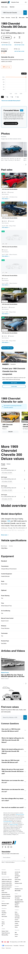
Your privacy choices (8, 945)
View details (5, 198)
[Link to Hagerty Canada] (5, 941)
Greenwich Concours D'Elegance (19, 902)
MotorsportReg (5, 934)
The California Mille (19, 899)
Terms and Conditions (10, 862)
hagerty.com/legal (14, 824)
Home (16, 912)
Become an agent (5, 903)
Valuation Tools (15, 2)
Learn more (14, 386)
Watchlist (12, 6)
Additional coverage (6, 898)
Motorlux (16, 904)
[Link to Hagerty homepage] (9, 843)
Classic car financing (6, 896)
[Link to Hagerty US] (2, 941)
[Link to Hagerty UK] (8, 941)
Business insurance (6, 894)
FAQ (16, 932)
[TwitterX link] (5, 847)
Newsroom (17, 921)
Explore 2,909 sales (7, 347)
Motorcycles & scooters (7, 886)
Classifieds (4, 912)
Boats (3, 890)
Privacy (16, 934)
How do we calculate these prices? (11, 100)
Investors (17, 925)
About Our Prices (20, 814)
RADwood (17, 906)
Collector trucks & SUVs (7, 883)
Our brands (17, 917)
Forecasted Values (7, 821)
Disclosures (22, 945)
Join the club (17, 872)
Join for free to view (6, 44)
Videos (3, 921)
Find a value (4, 6)
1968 (8, 521)
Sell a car (4, 914)
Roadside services (19, 888)
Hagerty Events (18, 896)
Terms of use (8, 948)
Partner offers (18, 879)
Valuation (17, 873)
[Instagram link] (8, 847)
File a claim (4, 873)
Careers (16, 919)
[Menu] (25, 2)
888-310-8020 (17, 890)
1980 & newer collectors (7, 879)
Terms (16, 936)
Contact (16, 923)
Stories (3, 923)
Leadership (17, 915)
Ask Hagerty (17, 875)
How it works (4, 916)
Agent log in (4, 905)
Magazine (17, 881)
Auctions (3, 910)
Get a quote (14, 382)
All (2, 925)
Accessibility (16, 945)
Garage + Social (5, 931)
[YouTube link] (11, 847)
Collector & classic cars (7, 881)
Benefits (16, 877)
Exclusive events (18, 883)
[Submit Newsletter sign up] (24, 857)
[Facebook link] (2, 847)
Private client (4, 892)
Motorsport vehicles (6, 888)
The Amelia (17, 897)
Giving (16, 927)
